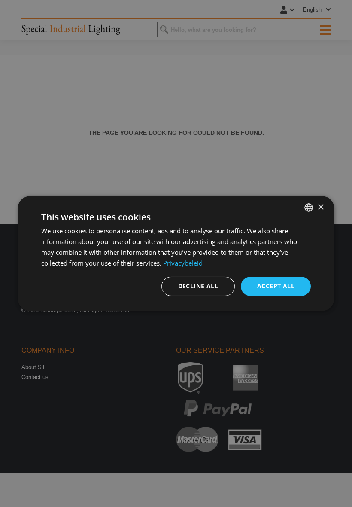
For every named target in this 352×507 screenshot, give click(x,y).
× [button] (320, 207)
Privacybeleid (183, 263)
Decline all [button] (198, 286)
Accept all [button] (275, 286)
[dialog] (176, 253)
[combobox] (308, 207)
